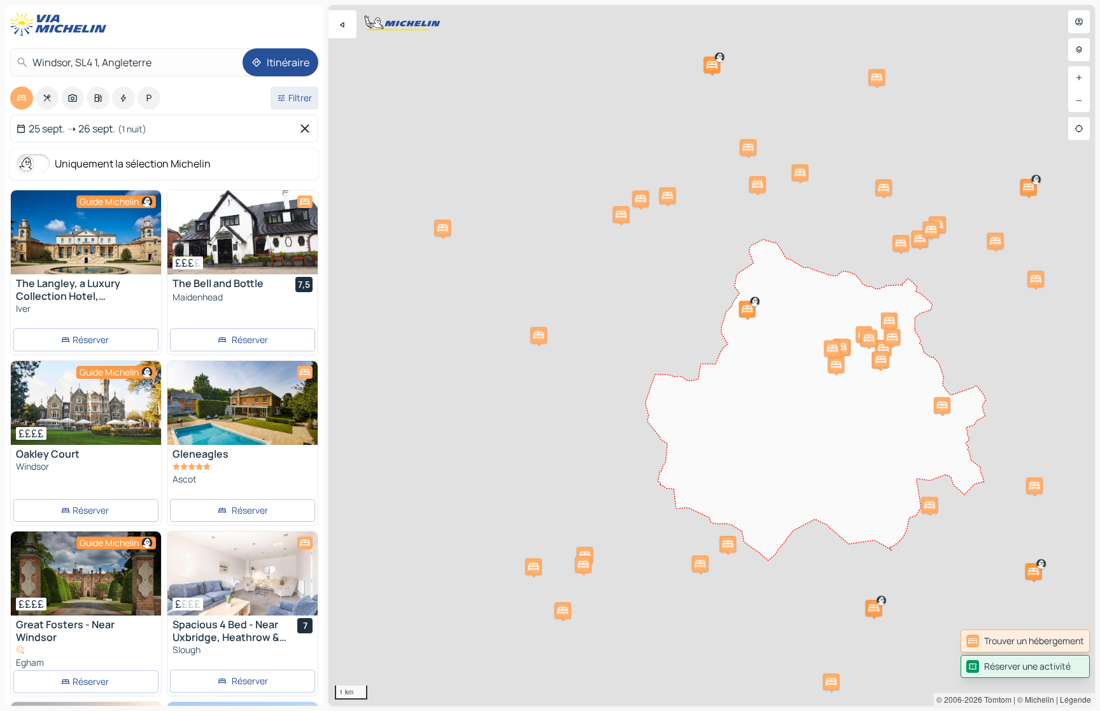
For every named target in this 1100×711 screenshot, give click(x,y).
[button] (1028, 187)
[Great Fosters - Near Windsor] (86, 573)
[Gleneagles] (242, 403)
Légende (1075, 699)
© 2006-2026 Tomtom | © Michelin (995, 699)
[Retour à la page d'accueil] (61, 24)
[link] (1025, 641)
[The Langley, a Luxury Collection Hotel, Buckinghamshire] (86, 232)
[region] (711, 355)
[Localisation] (1079, 128)
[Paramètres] (1079, 49)
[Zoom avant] (1079, 77)
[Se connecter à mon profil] (1079, 21)
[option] (21, 98)
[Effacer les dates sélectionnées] (307, 129)
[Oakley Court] (86, 403)
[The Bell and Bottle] (242, 232)
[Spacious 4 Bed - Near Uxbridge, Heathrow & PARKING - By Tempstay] (242, 573)
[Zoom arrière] (1079, 100)
